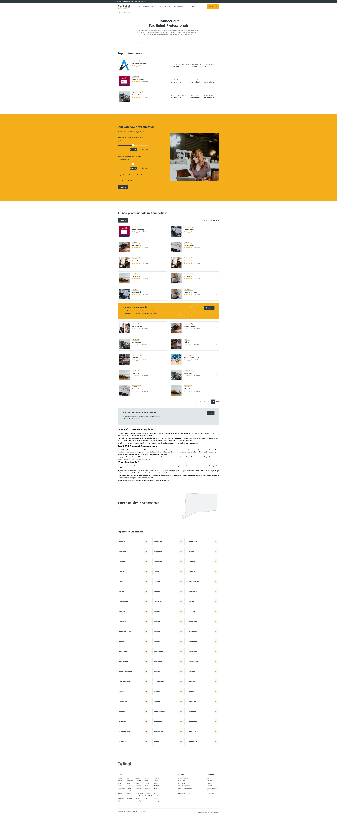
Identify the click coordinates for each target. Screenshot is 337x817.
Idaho (128, 783)
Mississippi (147, 788)
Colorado (120, 780)
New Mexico (121, 793)
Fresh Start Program (183, 796)
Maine (146, 785)
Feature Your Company (213, 788)
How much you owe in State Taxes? (130, 156)
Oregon (129, 796)
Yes (122, 180)
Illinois (137, 783)
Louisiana (138, 785)
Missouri (156, 788)
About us (209, 778)
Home (119, 12)
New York (129, 793)
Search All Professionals (184, 778)
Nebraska (129, 790)
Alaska (128, 778)
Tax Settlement (179, 6)
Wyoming (156, 801)
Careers (209, 783)
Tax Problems (163, 6)
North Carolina (139, 793)
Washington (130, 801)
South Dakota (121, 798)
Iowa (155, 783)
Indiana (147, 783)
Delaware (138, 780)
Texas (137, 798)
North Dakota (148, 793)
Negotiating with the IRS (184, 793)
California (156, 778)
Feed (208, 790)
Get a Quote (213, 6)
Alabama (120, 778)
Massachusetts (121, 788)
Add (210, 413)
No (131, 180)
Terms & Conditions (132, 811)
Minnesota (138, 788)
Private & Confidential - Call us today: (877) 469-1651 (131, 1)
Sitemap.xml (210, 793)
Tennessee (129, 798)
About (193, 6)
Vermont (156, 798)
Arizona (138, 778)
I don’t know (124, 141)
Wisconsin (147, 801)
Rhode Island (148, 796)
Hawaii (119, 783)
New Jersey (157, 790)
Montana (120, 790)
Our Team (210, 780)
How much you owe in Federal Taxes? (131, 137)
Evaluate (123, 187)
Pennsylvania (139, 796)
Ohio (155, 793)
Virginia (120, 801)
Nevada (138, 790)
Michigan (129, 788)
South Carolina (157, 796)
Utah (146, 798)
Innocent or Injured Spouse (185, 788)
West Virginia (139, 801)
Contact (209, 785)
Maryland (156, 785)
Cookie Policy (121, 811)
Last (217, 401)
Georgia (156, 780)
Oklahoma (120, 796)
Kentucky (129, 785)
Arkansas (147, 778)
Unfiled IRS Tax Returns (184, 785)
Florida (146, 780)
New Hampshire (149, 790)
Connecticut (130, 780)
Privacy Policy (142, 811)
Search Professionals (146, 6)
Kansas (119, 785)
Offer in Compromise (183, 790)
